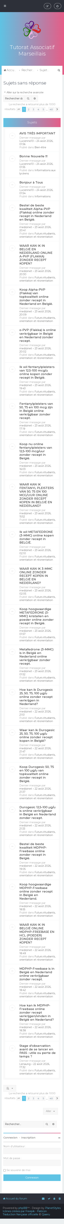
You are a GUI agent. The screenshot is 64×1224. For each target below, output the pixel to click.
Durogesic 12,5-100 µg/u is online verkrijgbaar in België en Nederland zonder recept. (37, 812)
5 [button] (43, 109)
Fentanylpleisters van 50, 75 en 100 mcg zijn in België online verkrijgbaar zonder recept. (36, 411)
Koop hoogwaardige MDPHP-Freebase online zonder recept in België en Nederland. (36, 891)
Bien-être (40, 147)
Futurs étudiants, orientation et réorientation (37, 235)
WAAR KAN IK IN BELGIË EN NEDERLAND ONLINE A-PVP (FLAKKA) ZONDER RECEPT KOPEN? (35, 254)
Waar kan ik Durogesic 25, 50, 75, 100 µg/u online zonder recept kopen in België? (37, 735)
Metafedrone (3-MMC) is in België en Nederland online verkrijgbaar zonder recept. (36, 656)
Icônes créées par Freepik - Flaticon (25, 1211)
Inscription (28, 1137)
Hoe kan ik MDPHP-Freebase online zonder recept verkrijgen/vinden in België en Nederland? (36, 1012)
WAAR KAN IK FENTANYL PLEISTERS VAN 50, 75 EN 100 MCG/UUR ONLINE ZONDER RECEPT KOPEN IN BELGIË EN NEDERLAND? (36, 495)
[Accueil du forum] (32, 30)
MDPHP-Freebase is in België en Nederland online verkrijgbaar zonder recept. (36, 974)
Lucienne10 (26, 141)
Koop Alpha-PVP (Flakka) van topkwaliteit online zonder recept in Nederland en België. (36, 297)
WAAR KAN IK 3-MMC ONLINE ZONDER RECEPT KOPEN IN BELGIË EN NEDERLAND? (35, 576)
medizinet (25, 227)
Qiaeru (46, 1214)
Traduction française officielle (20, 1214)
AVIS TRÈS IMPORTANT (37, 133)
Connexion (10, 1137)
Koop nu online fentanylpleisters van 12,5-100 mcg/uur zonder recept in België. (35, 451)
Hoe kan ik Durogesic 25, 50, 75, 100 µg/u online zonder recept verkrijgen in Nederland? (36, 697)
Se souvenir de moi (18, 1170)
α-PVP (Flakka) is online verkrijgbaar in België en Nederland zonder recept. (37, 335)
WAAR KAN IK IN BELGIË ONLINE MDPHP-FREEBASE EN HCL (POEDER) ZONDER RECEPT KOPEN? (36, 933)
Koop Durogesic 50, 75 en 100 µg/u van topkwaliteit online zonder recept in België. (36, 774)
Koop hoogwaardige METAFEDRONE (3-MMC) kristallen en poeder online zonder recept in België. (36, 616)
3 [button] (33, 109)
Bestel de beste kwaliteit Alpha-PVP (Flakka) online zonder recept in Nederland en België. (36, 212)
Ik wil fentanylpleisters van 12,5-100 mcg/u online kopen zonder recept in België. (37, 372)
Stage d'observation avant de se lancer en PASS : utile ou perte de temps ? (37, 1051)
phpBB (22, 1208)
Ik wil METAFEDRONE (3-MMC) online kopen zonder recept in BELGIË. (36, 537)
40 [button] (51, 109)
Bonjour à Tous (31, 182)
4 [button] (38, 109)
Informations (42, 196)
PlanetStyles (53, 1208)
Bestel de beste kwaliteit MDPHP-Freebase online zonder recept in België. (33, 851)
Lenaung (25, 1064)
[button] (18, 109)
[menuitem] (57, 6)
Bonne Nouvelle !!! (33, 156)
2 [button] (28, 109)
